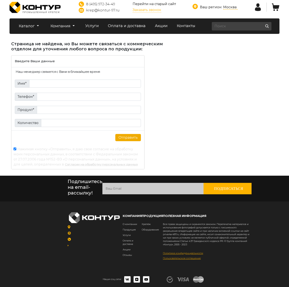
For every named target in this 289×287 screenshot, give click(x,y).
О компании (130, 224)
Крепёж (146, 224)
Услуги (92, 25)
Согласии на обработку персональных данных (101, 164)
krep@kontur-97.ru (103, 10)
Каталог (27, 26)
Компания (61, 26)
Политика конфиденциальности (183, 253)
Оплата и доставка (127, 25)
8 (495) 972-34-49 (100, 4)
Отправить (128, 137)
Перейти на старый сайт (154, 4)
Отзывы (127, 255)
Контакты (186, 25)
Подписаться (228, 188)
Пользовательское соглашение (182, 258)
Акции (161, 25)
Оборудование (150, 229)
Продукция (129, 229)
